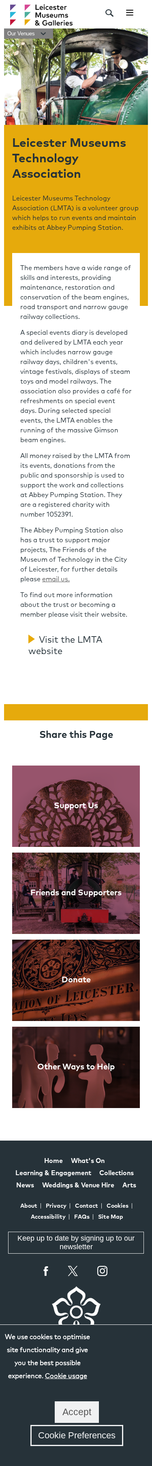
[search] (109, 13)
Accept (76, 1412)
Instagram (102, 1272)
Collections (116, 1173)
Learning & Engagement (53, 1173)
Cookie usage (66, 1376)
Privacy (56, 1206)
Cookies (117, 1206)
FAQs (82, 1217)
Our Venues (21, 34)
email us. (56, 579)
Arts (129, 1185)
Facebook (46, 1271)
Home (53, 1161)
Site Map (110, 1217)
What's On (88, 1161)
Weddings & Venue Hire (78, 1185)
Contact (86, 1206)
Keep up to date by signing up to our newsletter (76, 1242)
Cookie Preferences (77, 1435)
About (28, 1206)
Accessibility (48, 1217)
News (25, 1185)
